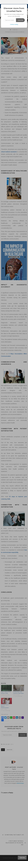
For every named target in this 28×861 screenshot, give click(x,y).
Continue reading (14, 24)
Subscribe (20, 20)
